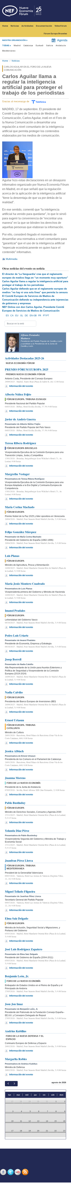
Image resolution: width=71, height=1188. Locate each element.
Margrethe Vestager (17, 474)
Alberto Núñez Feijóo (18, 394)
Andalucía (61, 45)
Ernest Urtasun (14, 720)
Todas (5, 45)
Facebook (3, 1172)
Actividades (27, 26)
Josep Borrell (13, 659)
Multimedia (11, 259)
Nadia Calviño (14, 692)
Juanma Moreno (15, 778)
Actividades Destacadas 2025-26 (24, 358)
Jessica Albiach (14, 751)
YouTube (18, 1172)
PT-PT (46, 315)
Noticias (15, 26)
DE (26, 315)
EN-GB (33, 315)
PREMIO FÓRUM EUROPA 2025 (26, 369)
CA (11, 315)
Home (5, 26)
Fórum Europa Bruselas (55, 33)
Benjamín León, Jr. (17, 976)
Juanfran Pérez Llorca (19, 860)
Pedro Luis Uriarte (16, 635)
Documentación (44, 26)
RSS (25, 1172)
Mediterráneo (8, 51)
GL (21, 315)
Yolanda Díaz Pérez (17, 830)
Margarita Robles (16, 1059)
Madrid (17, 45)
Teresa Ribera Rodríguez (20, 443)
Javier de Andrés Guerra (20, 419)
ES (7, 315)
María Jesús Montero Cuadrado (25, 583)
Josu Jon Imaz (14, 1004)
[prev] (8, 1083)
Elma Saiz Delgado (16, 918)
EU (16, 315)
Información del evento (21, 386)
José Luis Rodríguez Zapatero (23, 949)
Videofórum (61, 26)
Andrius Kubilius (15, 1031)
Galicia (49, 45)
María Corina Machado (19, 507)
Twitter (11, 1172)
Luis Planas (12, 556)
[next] (14, 1083)
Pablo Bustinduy (15, 803)
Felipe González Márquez (20, 532)
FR (39, 315)
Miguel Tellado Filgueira (20, 891)
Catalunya (28, 45)
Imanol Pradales (15, 610)
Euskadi (39, 45)
